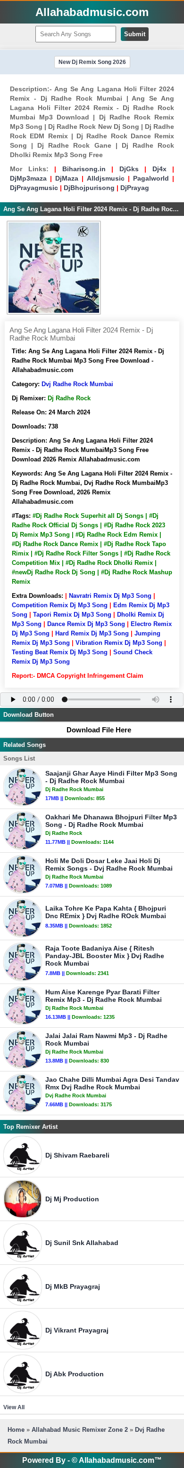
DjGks (129, 169)
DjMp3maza (28, 178)
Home (16, 1429)
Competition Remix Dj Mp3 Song (60, 605)
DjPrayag (134, 187)
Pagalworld (151, 178)
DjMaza (66, 178)
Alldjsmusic (106, 178)
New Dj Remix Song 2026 (92, 62)
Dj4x (159, 169)
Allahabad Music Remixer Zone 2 (80, 1429)
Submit (134, 34)
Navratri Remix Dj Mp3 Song (110, 595)
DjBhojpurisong (89, 187)
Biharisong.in (84, 169)
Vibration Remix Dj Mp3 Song (118, 642)
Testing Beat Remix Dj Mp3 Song (60, 652)
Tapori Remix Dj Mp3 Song (72, 614)
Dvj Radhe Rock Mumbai (77, 384)
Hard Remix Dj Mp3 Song (92, 633)
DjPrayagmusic (34, 187)
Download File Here (99, 730)
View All (14, 1407)
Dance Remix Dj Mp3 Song (86, 623)
